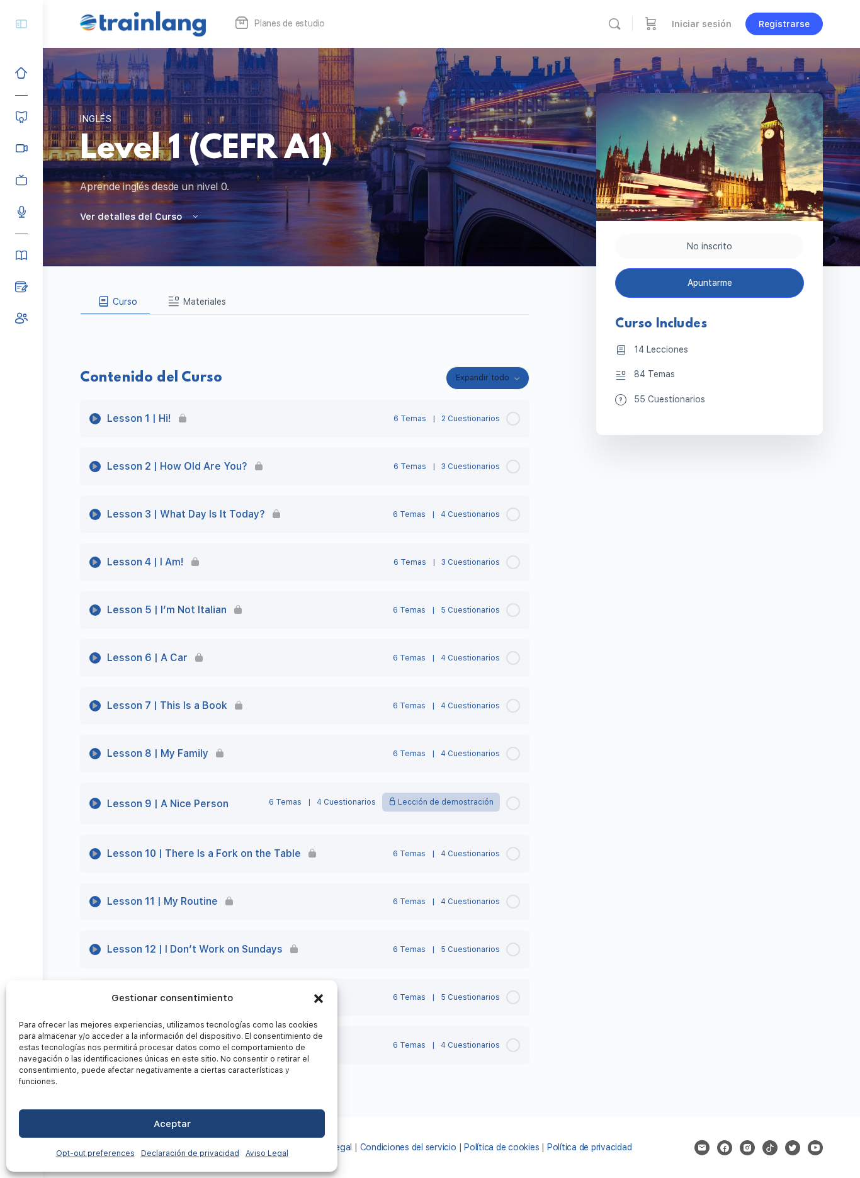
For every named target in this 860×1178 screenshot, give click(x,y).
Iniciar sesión (702, 24)
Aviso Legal (267, 1153)
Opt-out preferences (95, 1153)
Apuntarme (709, 283)
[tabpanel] (304, 325)
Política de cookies (501, 1147)
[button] (318, 998)
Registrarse (784, 24)
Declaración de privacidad (190, 1153)
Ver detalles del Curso (132, 216)
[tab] (115, 301)
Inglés (96, 119)
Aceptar (172, 1124)
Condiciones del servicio (408, 1147)
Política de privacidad (589, 1147)
